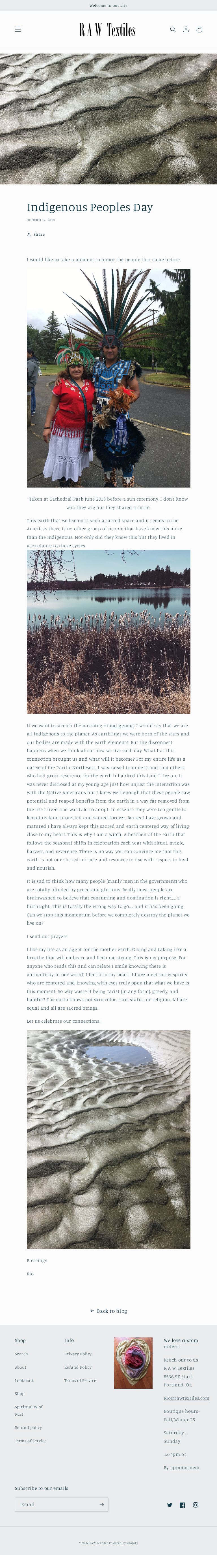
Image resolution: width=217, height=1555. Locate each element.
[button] (17, 29)
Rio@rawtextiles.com (187, 1398)
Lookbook (24, 1380)
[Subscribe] (101, 1504)
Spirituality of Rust (29, 1410)
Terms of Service (31, 1440)
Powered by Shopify (123, 1543)
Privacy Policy (78, 1353)
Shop (20, 1393)
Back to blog (112, 1310)
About (21, 1367)
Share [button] (39, 234)
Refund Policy (78, 1367)
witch (115, 834)
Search (21, 1353)
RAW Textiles (99, 1543)
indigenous (122, 725)
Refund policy (28, 1427)
